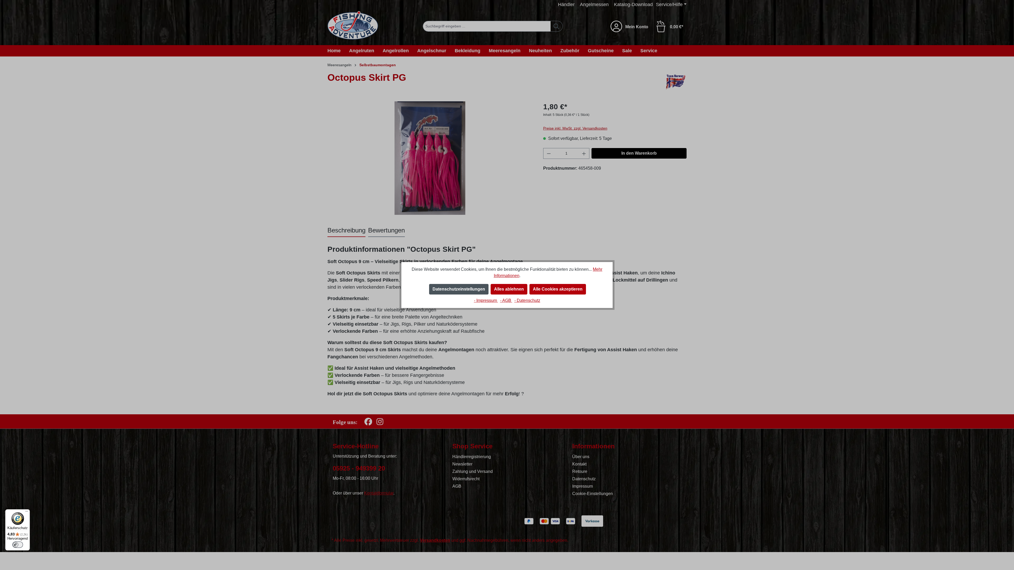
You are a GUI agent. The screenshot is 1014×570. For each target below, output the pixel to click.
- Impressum (486, 300)
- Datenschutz (527, 300)
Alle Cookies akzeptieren (558, 289)
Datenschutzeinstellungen (459, 289)
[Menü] (27, 512)
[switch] (17, 545)
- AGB (506, 300)
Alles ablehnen (509, 289)
